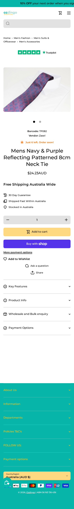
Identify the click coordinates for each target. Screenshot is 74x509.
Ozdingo (30, 492)
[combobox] (37, 23)
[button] (60, 13)
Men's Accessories (29, 41)
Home (6, 38)
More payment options (17, 252)
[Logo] (10, 13)
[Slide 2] (40, 122)
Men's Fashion (22, 38)
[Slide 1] (34, 122)
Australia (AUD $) (18, 477)
